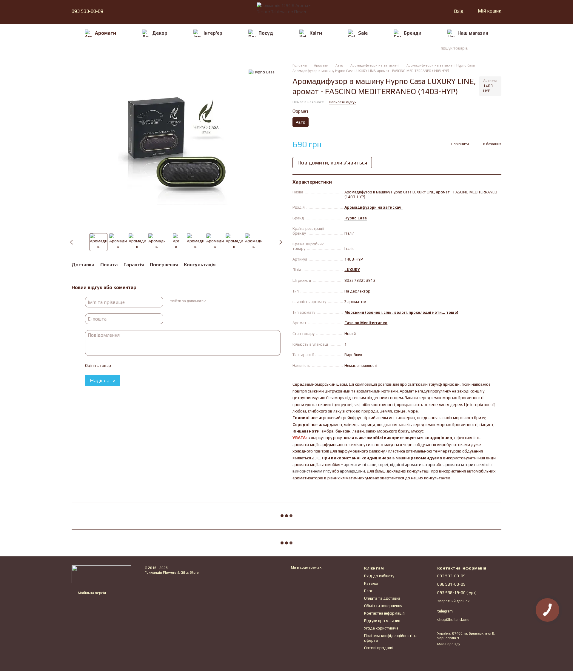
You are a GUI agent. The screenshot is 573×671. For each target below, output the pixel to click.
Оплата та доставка (382, 598)
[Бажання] (437, 11)
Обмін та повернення (383, 606)
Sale (363, 33)
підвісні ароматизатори (412, 464)
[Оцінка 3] (139, 365)
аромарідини (352, 471)
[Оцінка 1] (120, 365)
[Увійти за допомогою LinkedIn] (231, 301)
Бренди (412, 33)
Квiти (315, 33)
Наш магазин (473, 33)
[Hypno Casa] (261, 71)
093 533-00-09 (87, 11)
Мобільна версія (91, 593)
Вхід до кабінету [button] (379, 576)
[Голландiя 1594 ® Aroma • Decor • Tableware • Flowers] (101, 574)
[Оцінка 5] (159, 365)
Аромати (105, 33)
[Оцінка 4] (149, 365)
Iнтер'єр (213, 33)
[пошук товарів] (491, 48)
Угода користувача (381, 628)
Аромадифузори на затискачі (373, 207)
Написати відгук (342, 102)
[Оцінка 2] (130, 365)
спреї (383, 464)
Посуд (265, 33)
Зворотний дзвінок (453, 601)
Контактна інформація (384, 613)
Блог (368, 591)
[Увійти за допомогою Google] (222, 301)
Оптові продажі (378, 648)
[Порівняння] (426, 11)
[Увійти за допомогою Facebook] (212, 301)
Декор (159, 33)
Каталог (371, 583)
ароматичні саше (360, 464)
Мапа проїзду (448, 644)
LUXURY (352, 269)
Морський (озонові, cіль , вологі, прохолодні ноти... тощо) (401, 312)
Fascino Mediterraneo (365, 323)
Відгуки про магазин (382, 620)
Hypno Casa (355, 218)
